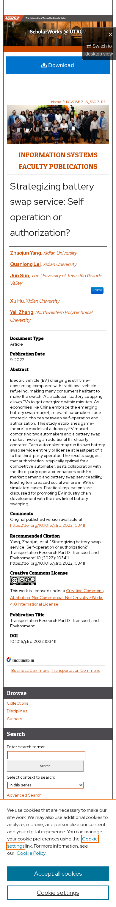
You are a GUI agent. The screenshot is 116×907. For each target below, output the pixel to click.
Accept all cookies (58, 873)
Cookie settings (58, 893)
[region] (58, 853)
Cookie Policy (31, 853)
